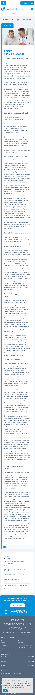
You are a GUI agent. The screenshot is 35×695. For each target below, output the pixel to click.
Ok (5, 690)
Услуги (3, 642)
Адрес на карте (6, 675)
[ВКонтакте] (4, 547)
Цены (2, 650)
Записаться (17, 605)
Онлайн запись (27, 3)
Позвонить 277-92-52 (17, 13)
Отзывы (3, 645)
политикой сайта (19, 687)
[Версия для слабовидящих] (3, 3)
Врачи (3, 640)
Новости (3, 648)
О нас (19, 640)
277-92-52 (19, 612)
